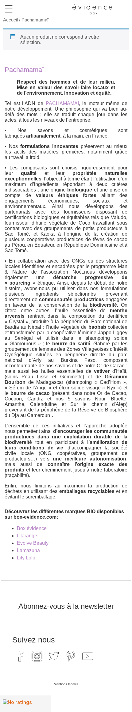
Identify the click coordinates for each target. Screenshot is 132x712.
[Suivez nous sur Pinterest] (70, 656)
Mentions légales (66, 684)
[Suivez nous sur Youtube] (87, 656)
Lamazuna (28, 550)
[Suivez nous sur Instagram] (37, 656)
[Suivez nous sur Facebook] (20, 656)
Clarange (27, 535)
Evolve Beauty (33, 543)
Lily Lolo (26, 557)
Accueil (10, 19)
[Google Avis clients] (25, 703)
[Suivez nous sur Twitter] (53, 656)
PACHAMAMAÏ (62, 103)
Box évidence (32, 528)
